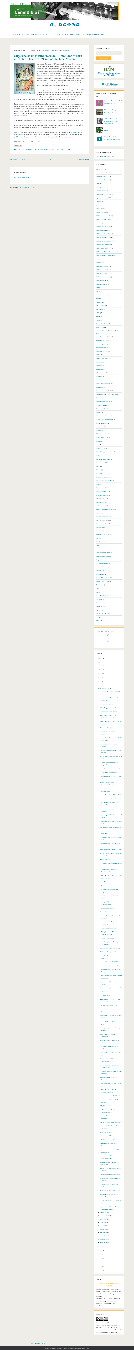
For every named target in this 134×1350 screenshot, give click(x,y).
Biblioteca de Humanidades (49, 51)
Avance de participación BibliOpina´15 (110, 948)
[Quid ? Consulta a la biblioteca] (109, 635)
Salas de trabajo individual (103, 556)
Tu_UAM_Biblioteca (102, 596)
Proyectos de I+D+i (101, 498)
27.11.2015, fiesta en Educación (108, 772)
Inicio (51, 159)
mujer (97, 445)
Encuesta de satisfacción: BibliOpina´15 (110, 1096)
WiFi (97, 617)
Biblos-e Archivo (101, 284)
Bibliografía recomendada (103, 216)
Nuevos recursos (100, 463)
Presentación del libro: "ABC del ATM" (110, 795)
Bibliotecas (45, 150)
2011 (99, 1258)
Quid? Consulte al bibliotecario (104, 509)
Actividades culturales (102, 176)
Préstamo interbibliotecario (103, 491)
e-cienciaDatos (100, 369)
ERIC (97, 380)
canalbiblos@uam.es (102, 1305)
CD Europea (99, 309)
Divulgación (99, 362)
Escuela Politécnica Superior (104, 383)
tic (97, 592)
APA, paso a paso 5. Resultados (108, 1136)
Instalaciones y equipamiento (104, 419)
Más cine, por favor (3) (106, 728)
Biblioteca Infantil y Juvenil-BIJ (105, 255)
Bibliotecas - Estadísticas (103, 270)
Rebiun (98, 513)
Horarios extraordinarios (102, 416)
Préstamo (98, 484)
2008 (99, 1270)
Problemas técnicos (105, 1012)
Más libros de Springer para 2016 (108, 952)
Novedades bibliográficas (103, 459)
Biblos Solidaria (100, 280)
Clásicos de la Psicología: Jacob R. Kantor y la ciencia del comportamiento (112, 121)
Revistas (98, 538)
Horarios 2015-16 (104, 912)
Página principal (17, 34)
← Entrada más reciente (17, 159)
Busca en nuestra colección (92, 34)
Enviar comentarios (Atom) (27, 187)
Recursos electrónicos (102, 520)
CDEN (98, 313)
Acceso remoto (100, 173)
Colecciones (99, 327)
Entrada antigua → (83, 159)
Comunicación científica (102, 340)
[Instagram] (73, 26)
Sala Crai (98, 549)
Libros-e (98, 430)
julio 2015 (103, 1222)
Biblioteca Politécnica (102, 259)
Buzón (98, 291)
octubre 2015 (103, 1212)
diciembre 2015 (104, 685)
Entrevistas (99, 376)
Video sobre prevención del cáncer (109, 708)
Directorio (74, 34)
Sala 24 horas (99, 542)
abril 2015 (103, 1232)
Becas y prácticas (101, 212)
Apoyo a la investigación (103, 194)
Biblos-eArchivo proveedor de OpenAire (110, 769)
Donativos (99, 365)
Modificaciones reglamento (107, 704)
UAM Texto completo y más (107, 886)
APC (97, 187)
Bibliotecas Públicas (101, 273)
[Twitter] (56, 26)
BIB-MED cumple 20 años (107, 908)
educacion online (101, 373)
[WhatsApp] (52, 26)
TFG (97, 588)
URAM (98, 610)
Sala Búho (99, 545)
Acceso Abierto (100, 169)
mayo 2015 (103, 1229)
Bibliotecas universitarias (103, 277)
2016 (99, 678)
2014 (99, 1247)
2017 (99, 674)
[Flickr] (78, 26)
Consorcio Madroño (101, 347)
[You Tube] (69, 26)
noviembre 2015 (104, 688)
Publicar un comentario (21, 177)
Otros (54, 150)
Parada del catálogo (105, 992)
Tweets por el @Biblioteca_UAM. (105, 156)
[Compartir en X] (19, 146)
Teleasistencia (100, 585)
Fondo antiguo (100, 398)
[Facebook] (60, 26)
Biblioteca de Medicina (102, 244)
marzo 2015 (103, 1236)
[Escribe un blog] (17, 146)
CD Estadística (100, 306)
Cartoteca (99, 298)
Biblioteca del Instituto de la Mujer (105, 252)
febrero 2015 (103, 1239)
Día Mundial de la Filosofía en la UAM (110, 938)
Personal (98, 470)
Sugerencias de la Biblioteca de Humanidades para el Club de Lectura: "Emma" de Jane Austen (48, 57)
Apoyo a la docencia (101, 190)
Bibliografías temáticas (102, 219)
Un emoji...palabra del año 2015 (108, 928)
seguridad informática (102, 563)
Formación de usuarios (102, 401)
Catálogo (98, 302)
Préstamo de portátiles (102, 488)
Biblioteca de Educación (103, 237)
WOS (97, 621)
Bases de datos (100, 208)
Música (98, 455)
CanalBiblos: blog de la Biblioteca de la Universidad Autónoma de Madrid (74, 1343)
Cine (97, 320)
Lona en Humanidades (106, 882)
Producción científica (102, 495)
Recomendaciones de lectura (104, 516)
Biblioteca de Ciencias (102, 226)
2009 (99, 1266)
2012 (99, 1254)
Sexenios (98, 570)
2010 (99, 1262)
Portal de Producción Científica (104, 481)
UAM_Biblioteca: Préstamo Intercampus (110, 1122)
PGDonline (99, 473)
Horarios (98, 412)
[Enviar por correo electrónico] (15, 146)
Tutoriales (99, 599)
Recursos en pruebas (101, 524)
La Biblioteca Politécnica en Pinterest (110, 1174)
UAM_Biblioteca (37, 34)
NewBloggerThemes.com (81, 1348)
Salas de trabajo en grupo (103, 552)
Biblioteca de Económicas (103, 234)
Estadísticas (99, 387)
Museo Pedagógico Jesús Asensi (104, 452)
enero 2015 (103, 1242)
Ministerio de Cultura (102, 437)
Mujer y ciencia (100, 448)
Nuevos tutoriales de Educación (108, 799)
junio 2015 (103, 1226)
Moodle (98, 441)
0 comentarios (66, 51)
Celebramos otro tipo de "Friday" (108, 712)
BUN (97, 288)
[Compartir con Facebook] (21, 146)
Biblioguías (50, 34)
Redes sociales (100, 527)
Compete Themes (56, 1348)
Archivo (98, 201)
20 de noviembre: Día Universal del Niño (110, 849)
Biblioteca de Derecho (102, 230)
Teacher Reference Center (103, 578)
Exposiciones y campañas (103, 391)
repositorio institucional (102, 534)
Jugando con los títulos (106, 1132)
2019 (99, 666)
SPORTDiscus (100, 574)
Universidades (100, 606)
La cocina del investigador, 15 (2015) (109, 962)
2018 (99, 670)
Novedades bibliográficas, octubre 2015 (110, 988)
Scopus (98, 560)
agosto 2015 (103, 1219)
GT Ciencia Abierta (101, 405)
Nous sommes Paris (105, 995)
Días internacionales (101, 358)
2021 (99, 658)
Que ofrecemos (100, 502)
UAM (27, 34)
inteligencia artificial (102, 423)
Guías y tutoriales (101, 409)
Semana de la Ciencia (102, 567)
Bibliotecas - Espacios (102, 266)
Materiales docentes (101, 434)
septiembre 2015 (104, 1216)
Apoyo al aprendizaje (102, 198)
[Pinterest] (65, 26)
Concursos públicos (101, 344)
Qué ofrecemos (64, 150)
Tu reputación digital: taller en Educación (111, 966)
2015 (99, 682)
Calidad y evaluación (102, 295)
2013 (99, 1250)
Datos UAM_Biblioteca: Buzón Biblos (110, 1190)
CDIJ (97, 316)
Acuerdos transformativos (103, 180)
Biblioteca (99, 223)
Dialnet (98, 355)
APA (97, 183)
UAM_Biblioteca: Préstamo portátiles (110, 1106)
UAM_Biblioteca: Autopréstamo (108, 1140)
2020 (99, 662)
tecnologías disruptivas (102, 581)
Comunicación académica (103, 337)
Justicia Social (100, 427)
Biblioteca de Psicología (102, 248)
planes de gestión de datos (103, 477)
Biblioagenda (62, 34)
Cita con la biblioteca (102, 324)
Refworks (98, 531)
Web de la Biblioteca (102, 614)
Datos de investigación (102, 351)
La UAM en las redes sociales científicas (110, 827)
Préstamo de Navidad (105, 859)
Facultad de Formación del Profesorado (106, 394)
